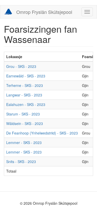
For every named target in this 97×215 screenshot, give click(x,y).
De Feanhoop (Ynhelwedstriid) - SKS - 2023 (42, 133)
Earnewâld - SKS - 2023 (25, 75)
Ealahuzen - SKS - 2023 (25, 104)
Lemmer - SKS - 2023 (24, 142)
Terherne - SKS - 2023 (24, 85)
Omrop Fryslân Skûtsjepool (44, 11)
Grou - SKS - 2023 (21, 66)
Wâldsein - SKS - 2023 (24, 123)
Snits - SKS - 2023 (21, 161)
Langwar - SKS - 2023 (24, 94)
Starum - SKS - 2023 (23, 114)
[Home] (8, 11)
